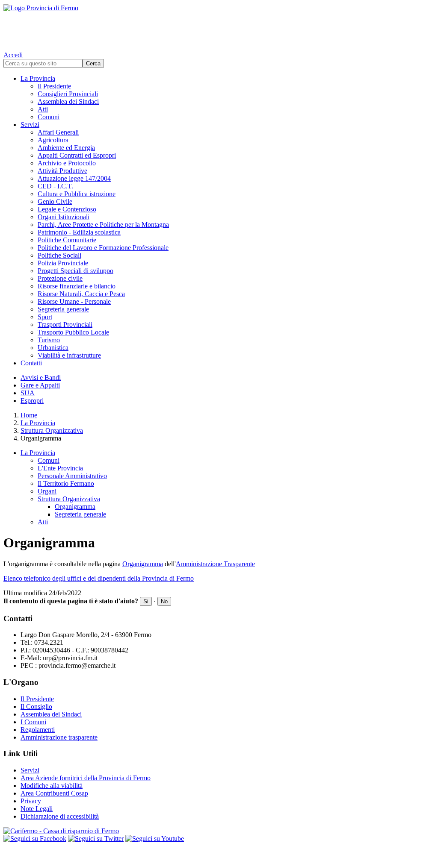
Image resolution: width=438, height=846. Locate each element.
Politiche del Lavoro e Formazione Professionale (103, 247)
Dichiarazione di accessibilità (60, 816)
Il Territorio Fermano (66, 483)
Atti (43, 109)
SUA (28, 393)
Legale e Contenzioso (67, 209)
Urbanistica (53, 347)
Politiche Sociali (59, 255)
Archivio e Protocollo (67, 163)
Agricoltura (53, 140)
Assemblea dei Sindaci (68, 101)
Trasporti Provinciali (65, 324)
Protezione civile (60, 278)
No (164, 601)
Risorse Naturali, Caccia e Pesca (81, 293)
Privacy (31, 801)
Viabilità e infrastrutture (69, 355)
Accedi (13, 55)
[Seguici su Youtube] (154, 838)
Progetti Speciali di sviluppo (75, 270)
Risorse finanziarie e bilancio (76, 286)
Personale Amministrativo (72, 475)
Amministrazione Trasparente (215, 563)
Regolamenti (38, 729)
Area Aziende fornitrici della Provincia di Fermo (86, 777)
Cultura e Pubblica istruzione (76, 193)
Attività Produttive (62, 170)
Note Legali (37, 808)
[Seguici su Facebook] (34, 838)
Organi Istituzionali (63, 216)
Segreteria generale (63, 309)
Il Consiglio (36, 706)
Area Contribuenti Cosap (54, 793)
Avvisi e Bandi (41, 377)
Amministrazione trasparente (59, 737)
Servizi (30, 124)
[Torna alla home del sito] (219, 25)
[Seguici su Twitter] (96, 838)
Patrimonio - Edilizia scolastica (79, 232)
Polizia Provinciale (63, 263)
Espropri (32, 400)
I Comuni (33, 722)
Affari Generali (58, 132)
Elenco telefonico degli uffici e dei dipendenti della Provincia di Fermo (98, 578)
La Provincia (38, 78)
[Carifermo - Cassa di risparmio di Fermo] (219, 831)
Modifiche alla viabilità (52, 785)
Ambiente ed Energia (66, 147)
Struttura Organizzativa (52, 430)
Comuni (48, 116)
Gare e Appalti (40, 385)
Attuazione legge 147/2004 (74, 178)
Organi (47, 491)
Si (145, 601)
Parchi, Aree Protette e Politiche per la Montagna (103, 224)
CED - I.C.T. (55, 186)
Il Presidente (54, 86)
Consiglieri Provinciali (68, 93)
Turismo (49, 340)
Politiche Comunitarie (67, 240)
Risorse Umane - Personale (74, 301)
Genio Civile (55, 201)
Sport (45, 316)
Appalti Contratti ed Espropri (77, 155)
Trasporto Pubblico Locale (73, 332)
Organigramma (75, 506)
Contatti (31, 363)
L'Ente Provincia (60, 468)
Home (29, 415)
